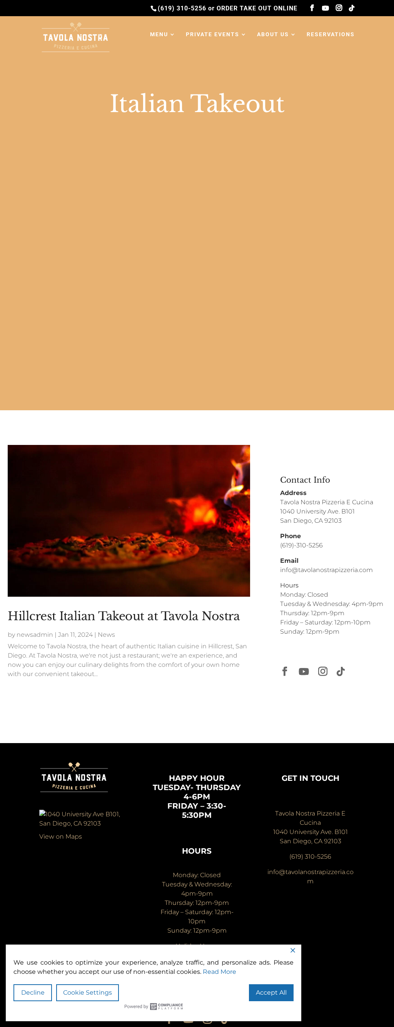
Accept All (271, 992)
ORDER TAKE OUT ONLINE (257, 8)
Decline (33, 992)
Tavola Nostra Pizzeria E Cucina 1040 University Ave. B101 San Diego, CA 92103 (326, 511)
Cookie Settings (87, 992)
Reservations (331, 34)
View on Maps (60, 836)
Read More (219, 971)
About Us (273, 34)
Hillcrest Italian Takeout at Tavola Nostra (124, 616)
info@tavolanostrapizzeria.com (326, 570)
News (106, 634)
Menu (159, 34)
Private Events (212, 34)
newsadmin (35, 634)
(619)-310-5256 (301, 545)
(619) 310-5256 (182, 8)
